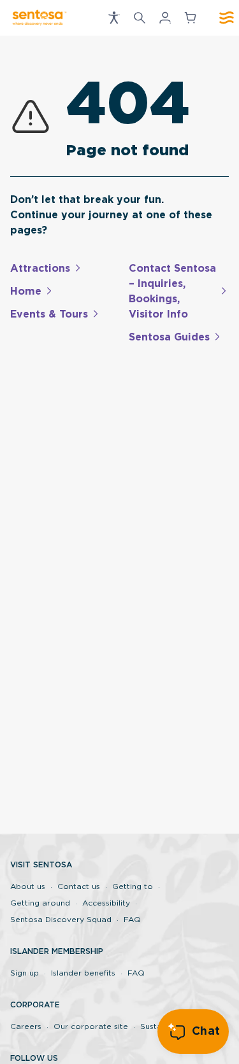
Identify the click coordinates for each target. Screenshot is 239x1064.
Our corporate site (91, 1026)
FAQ (132, 919)
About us (27, 886)
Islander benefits (83, 973)
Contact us (78, 886)
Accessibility (106, 903)
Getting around (40, 903)
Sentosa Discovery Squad (61, 919)
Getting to (132, 886)
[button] (114, 17)
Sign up (24, 973)
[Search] (139, 17)
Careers (25, 1026)
